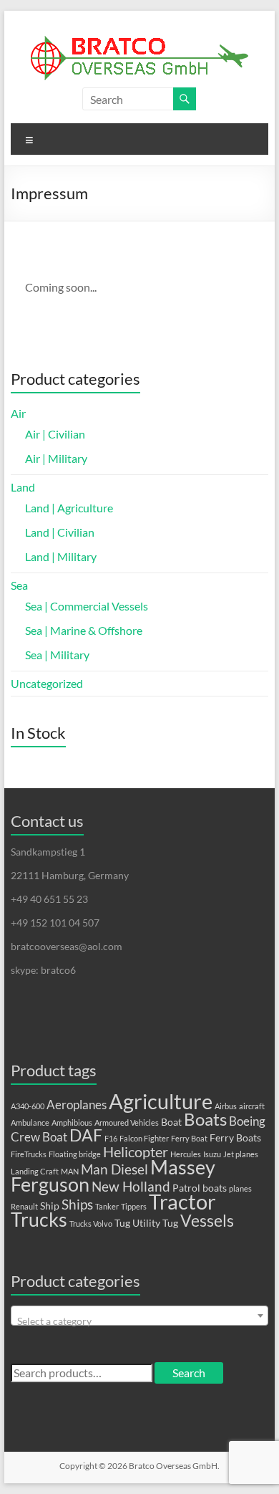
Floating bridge (75, 1154)
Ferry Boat (189, 1138)
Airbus (226, 1106)
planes (240, 1188)
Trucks (39, 1219)
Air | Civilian (55, 434)
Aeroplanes (76, 1105)
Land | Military (61, 556)
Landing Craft (35, 1171)
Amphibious (72, 1122)
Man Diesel (114, 1169)
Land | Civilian (59, 532)
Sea (19, 585)
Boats (205, 1119)
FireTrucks (28, 1154)
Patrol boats (199, 1188)
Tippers (134, 1206)
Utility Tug (155, 1223)
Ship (49, 1205)
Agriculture (160, 1101)
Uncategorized (47, 683)
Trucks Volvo (90, 1223)
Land (23, 487)
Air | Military (56, 458)
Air (18, 413)
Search (188, 1372)
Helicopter (135, 1151)
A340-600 (27, 1106)
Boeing (247, 1121)
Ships (77, 1204)
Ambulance (30, 1122)
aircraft (252, 1106)
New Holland (131, 1186)
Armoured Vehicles (126, 1122)
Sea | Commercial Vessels (86, 606)
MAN (70, 1171)
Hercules (185, 1154)
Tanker (107, 1206)
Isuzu (212, 1154)
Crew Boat (39, 1137)
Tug (122, 1223)
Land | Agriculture (69, 507)
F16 (110, 1138)
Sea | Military (57, 654)
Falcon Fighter (144, 1138)
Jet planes (240, 1154)
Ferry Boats (235, 1137)
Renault (24, 1206)
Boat (171, 1122)
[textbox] (139, 1321)
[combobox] (139, 1316)
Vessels (207, 1220)
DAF (85, 1135)
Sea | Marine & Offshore (83, 630)
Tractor (182, 1201)
